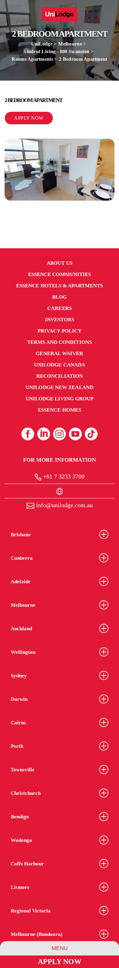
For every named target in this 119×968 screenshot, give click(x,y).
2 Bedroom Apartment (83, 59)
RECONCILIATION (59, 376)
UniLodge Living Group (60, 399)
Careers (59, 308)
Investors (59, 319)
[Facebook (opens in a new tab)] (27, 434)
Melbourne (70, 43)
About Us (60, 263)
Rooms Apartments (32, 59)
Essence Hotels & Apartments (59, 286)
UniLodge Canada (59, 365)
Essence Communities (59, 274)
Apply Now (59, 962)
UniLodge (41, 43)
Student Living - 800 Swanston (56, 51)
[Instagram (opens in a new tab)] (59, 434)
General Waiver (59, 353)
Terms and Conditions (59, 342)
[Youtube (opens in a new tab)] (75, 434)
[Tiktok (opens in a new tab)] (91, 434)
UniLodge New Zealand (59, 387)
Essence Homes (59, 410)
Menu (60, 948)
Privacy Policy (59, 331)
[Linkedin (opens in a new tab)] (43, 434)
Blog (59, 297)
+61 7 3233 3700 (63, 476)
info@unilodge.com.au (63, 505)
